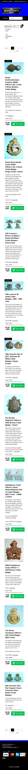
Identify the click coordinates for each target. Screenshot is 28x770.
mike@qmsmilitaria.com (20, 1)
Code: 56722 (8, 590)
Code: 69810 (8, 708)
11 (14, 51)
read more (10, 116)
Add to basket (19, 123)
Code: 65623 (8, 524)
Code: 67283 (8, 323)
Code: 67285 (8, 264)
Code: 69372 (8, 202)
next (17, 51)
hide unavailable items (6, 36)
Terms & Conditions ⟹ (8, 744)
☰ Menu (5, 18)
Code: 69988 (8, 657)
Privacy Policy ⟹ (7, 746)
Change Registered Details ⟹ (10, 747)
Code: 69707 (8, 118)
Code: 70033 (8, 454)
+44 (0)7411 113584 (7, 1)
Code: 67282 (8, 380)
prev (6, 48)
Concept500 (16, 767)
